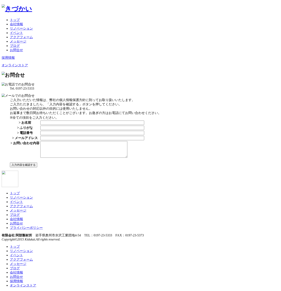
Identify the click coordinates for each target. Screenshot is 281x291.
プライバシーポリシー (26, 227)
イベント (16, 33)
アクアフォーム (21, 37)
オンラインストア (15, 65)
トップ (15, 20)
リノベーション (21, 28)
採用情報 (8, 57)
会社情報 (16, 24)
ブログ (15, 45)
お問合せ (16, 50)
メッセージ (18, 41)
